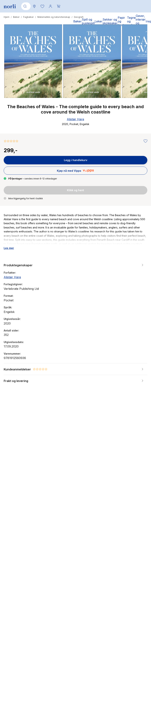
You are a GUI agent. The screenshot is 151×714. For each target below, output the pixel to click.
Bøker (16, 17)
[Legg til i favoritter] (144, 141)
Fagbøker (28, 17)
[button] (42, 6)
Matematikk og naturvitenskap (53, 17)
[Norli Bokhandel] (10, 6)
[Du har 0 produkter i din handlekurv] (59, 6)
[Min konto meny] (50, 6)
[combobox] (25, 6)
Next (140, 75)
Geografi (78, 17)
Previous (11, 75)
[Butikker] (34, 6)
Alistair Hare (75, 119)
